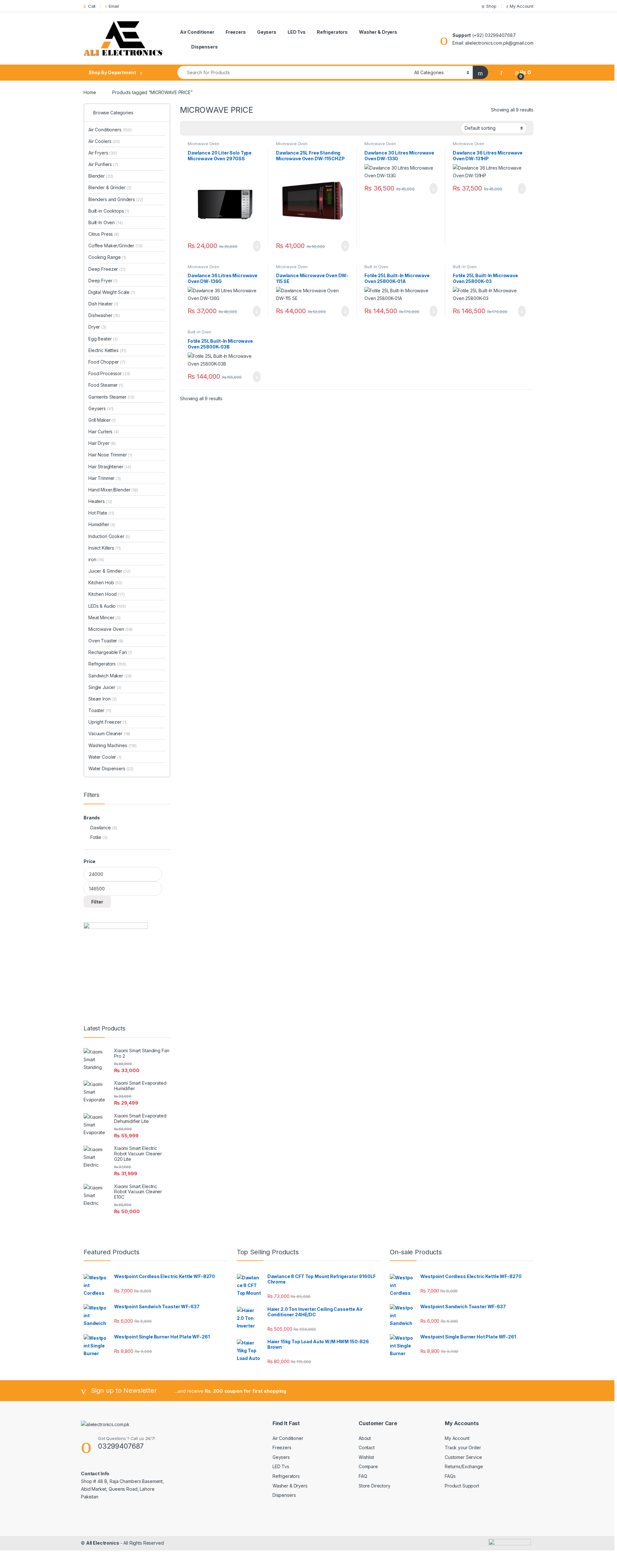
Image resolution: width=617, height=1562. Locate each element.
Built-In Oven (376, 266)
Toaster (99, 710)
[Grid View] (188, 128)
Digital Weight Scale (111, 292)
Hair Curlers (103, 431)
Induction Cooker (109, 536)
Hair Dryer (102, 443)
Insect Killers (104, 548)
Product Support (462, 1485)
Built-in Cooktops (108, 211)
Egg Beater (103, 338)
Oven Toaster (105, 640)
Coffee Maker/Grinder (115, 245)
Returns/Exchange (464, 1466)
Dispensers (204, 46)
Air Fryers (102, 152)
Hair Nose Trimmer (110, 454)
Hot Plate (101, 513)
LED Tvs (297, 32)
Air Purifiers (103, 164)
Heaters (100, 501)
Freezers (236, 32)
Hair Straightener (109, 466)
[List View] (207, 128)
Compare (368, 1466)
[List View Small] (216, 128)
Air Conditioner (197, 32)
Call (91, 6)
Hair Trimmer (104, 478)
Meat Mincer (104, 617)
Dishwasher (104, 315)
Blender (100, 176)
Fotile (95, 837)
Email (114, 6)
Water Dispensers (110, 768)
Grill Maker (102, 420)
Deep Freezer (107, 269)
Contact (367, 1447)
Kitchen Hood (106, 594)
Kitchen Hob (105, 582)
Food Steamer (105, 385)
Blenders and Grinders (115, 199)
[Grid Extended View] (198, 128)
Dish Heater (103, 303)
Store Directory (374, 1485)
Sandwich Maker (109, 675)
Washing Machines (112, 745)
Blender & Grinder (109, 187)
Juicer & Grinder (109, 571)
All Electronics (102, 1543)
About (365, 1438)
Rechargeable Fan (110, 652)
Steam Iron (102, 699)
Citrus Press (103, 234)
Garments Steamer (111, 397)
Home (90, 92)
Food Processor (109, 373)
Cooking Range (107, 257)
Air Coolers (104, 141)
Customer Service (463, 1457)
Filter (97, 902)
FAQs (450, 1476)
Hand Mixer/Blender (113, 489)
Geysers (266, 32)
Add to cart (256, 246)
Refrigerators (332, 32)
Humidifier (101, 524)
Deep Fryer (103, 280)
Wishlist (366, 1457)
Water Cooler (104, 757)
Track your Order (463, 1447)
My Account (521, 6)
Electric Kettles (107, 350)
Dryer (97, 327)
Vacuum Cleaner (109, 733)
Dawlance (100, 827)
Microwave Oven (203, 143)
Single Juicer (104, 687)
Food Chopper (106, 362)
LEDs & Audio (107, 606)
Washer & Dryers (378, 32)
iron (96, 559)
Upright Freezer (107, 722)
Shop (491, 6)
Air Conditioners (110, 129)
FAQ (363, 1476)
